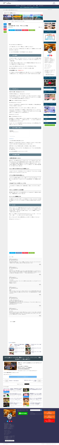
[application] (50, 83)
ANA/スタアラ (17, 5)
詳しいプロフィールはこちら (50, 74)
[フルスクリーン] (54, 85)
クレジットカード (29, 5)
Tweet (5, 24)
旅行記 (37, 5)
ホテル (34, 5)
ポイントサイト (41, 5)
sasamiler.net (11, 138)
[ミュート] (53, 85)
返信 (40, 264)
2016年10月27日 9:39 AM (15, 288)
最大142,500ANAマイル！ (49, 421)
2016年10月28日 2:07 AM (15, 309)
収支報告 (10, 342)
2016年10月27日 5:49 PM (15, 298)
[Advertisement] (25, 37)
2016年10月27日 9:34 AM (15, 278)
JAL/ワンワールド (23, 5)
